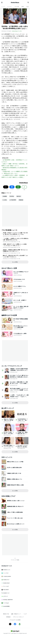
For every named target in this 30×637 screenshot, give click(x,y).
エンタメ (9, 6)
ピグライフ (5, 596)
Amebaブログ (6, 579)
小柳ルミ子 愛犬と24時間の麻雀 (15, 512)
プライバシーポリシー (18, 617)
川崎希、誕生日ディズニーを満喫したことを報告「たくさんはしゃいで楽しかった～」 (15, 244)
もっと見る (15, 262)
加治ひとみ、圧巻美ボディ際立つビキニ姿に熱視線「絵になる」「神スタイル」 (9, 420)
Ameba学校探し (6, 606)
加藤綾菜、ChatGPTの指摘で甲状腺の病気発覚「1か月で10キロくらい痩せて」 (19, 370)
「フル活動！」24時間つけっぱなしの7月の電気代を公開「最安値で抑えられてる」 (15, 239)
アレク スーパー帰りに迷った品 (14, 518)
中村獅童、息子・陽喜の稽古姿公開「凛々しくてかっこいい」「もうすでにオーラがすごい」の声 (23, 434)
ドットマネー (6, 573)
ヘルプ (25, 614)
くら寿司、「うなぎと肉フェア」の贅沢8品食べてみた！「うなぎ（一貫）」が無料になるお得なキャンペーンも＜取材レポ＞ (19, 397)
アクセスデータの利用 (15, 620)
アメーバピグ (6, 586)
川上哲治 (4, 200)
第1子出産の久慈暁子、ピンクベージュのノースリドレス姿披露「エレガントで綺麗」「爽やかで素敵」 (19, 390)
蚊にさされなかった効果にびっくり (15, 524)
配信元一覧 (6, 614)
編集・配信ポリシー (16, 614)
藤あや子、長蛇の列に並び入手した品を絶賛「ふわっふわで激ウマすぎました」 (15, 256)
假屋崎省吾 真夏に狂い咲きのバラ (15, 506)
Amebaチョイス (6, 569)
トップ (3, 6)
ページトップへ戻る (15, 559)
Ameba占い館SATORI (8, 599)
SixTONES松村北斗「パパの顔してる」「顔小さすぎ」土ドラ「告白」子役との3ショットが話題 (23, 420)
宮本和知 (12, 196)
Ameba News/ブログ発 (16, 31)
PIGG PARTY (6, 589)
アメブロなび (6, 603)
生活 (27, 6)
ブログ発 (16, 6)
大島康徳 (4, 196)
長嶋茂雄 (21, 200)
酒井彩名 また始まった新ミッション (16, 500)
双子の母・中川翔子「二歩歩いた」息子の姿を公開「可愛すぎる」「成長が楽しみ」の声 (9, 434)
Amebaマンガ (6, 593)
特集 (23, 6)
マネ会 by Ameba (7, 576)
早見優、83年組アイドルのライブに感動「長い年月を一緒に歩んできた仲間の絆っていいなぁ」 (15, 233)
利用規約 (8, 617)
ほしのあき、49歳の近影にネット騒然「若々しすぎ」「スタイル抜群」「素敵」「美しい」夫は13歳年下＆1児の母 (19, 384)
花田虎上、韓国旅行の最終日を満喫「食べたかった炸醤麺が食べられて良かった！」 (15, 250)
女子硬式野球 (13, 200)
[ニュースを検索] (28, 2)
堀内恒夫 (19, 196)
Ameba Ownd (6, 583)
